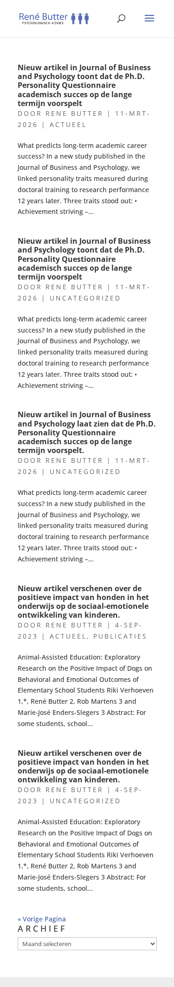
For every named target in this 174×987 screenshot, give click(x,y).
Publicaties (120, 636)
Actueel (68, 124)
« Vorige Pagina (42, 918)
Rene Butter (74, 113)
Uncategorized (85, 297)
